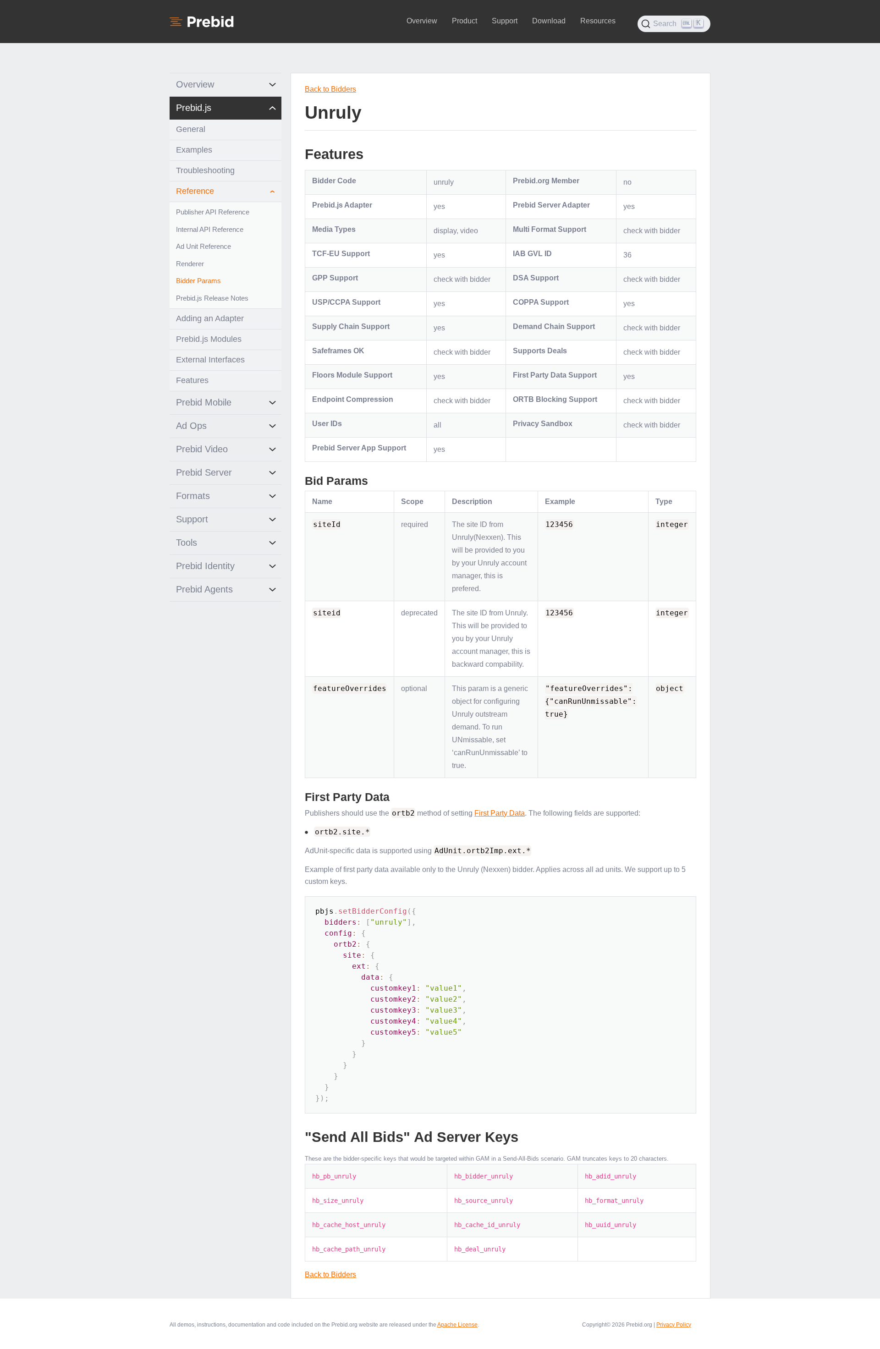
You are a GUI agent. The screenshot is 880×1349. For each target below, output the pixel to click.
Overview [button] (422, 21)
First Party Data (499, 813)
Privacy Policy (673, 1325)
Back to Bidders (330, 89)
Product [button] (464, 21)
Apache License (457, 1325)
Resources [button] (598, 21)
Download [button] (549, 21)
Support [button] (504, 21)
